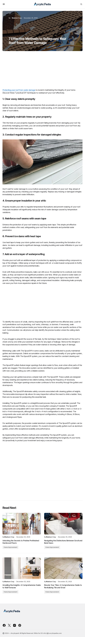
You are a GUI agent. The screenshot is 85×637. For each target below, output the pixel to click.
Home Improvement (10, 547)
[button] (3, 4)
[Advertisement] (42, 70)
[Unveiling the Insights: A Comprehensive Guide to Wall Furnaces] (21, 568)
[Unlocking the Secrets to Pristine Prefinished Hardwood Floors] (21, 523)
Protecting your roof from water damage (18, 90)
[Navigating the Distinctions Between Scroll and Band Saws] (63, 523)
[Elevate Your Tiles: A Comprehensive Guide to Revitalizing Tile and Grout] (63, 568)
